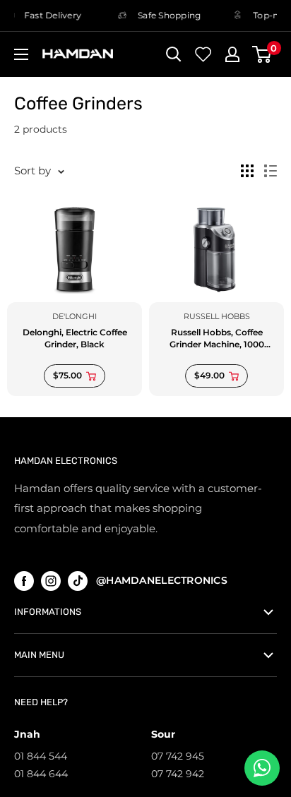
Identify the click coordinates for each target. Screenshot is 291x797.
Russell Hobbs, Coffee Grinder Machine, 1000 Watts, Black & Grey (217, 339)
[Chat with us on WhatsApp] (262, 768)
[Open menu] (21, 54)
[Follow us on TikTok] (78, 580)
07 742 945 (177, 756)
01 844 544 (40, 756)
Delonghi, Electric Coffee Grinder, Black (75, 338)
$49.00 (209, 375)
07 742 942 (177, 773)
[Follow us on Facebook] (24, 580)
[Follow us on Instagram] (51, 580)
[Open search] (174, 54)
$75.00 (67, 375)
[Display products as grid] (247, 170)
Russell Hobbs (217, 316)
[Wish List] (203, 54)
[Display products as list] (270, 170)
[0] (262, 54)
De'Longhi (74, 316)
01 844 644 (41, 773)
